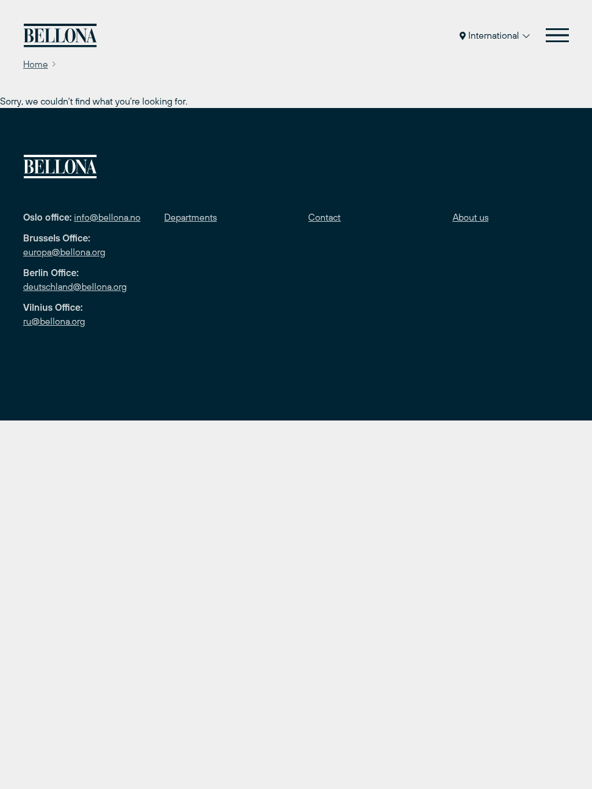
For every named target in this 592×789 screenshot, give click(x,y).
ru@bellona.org (54, 321)
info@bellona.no (107, 217)
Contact (324, 217)
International (493, 35)
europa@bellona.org (64, 252)
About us (471, 217)
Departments (190, 217)
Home (35, 64)
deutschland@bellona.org (75, 286)
